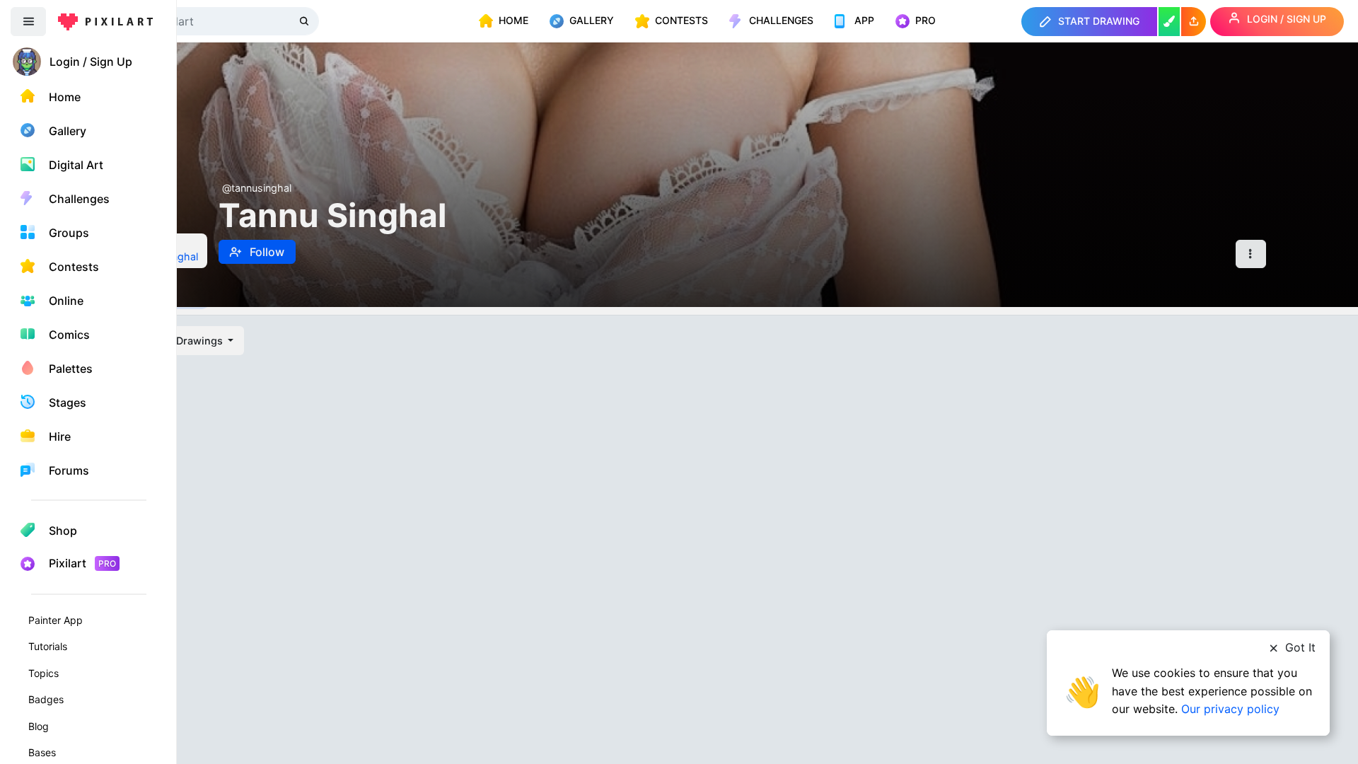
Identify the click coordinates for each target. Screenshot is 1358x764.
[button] (1193, 21)
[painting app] (1169, 21)
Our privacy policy (1230, 709)
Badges (46, 699)
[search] (305, 21)
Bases (42, 752)
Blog (38, 726)
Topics (43, 673)
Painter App (55, 620)
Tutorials (47, 646)
